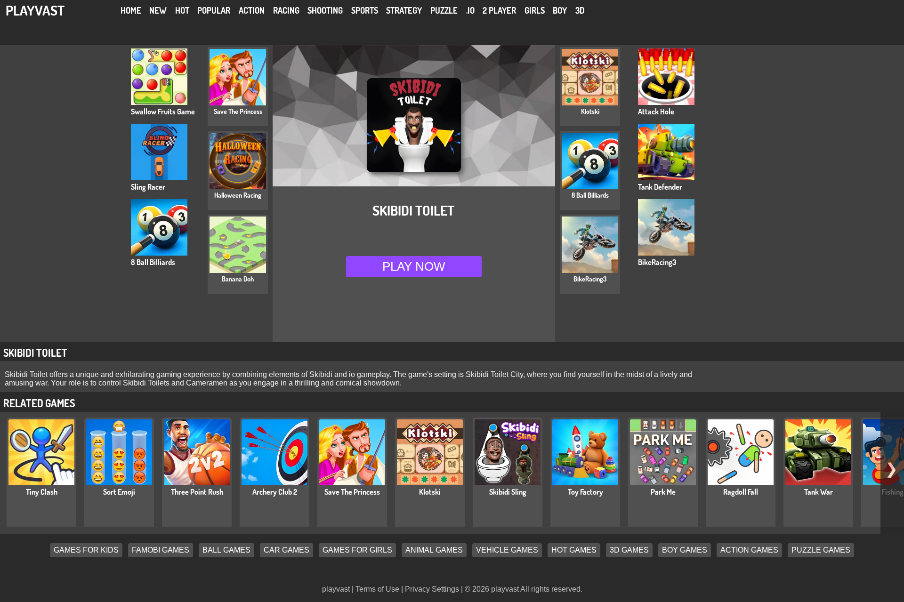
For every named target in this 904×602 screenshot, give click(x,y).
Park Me (663, 492)
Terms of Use (377, 589)
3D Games (629, 550)
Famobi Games (160, 550)
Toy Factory (585, 492)
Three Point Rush (197, 492)
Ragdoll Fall (740, 492)
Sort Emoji (119, 492)
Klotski (430, 492)
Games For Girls (357, 550)
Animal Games (434, 550)
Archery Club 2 (274, 492)
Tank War (818, 492)
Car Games (286, 550)
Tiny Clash (41, 492)
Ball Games (226, 550)
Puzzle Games (820, 550)
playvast (35, 10)
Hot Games (574, 550)
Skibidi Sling (507, 492)
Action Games (749, 550)
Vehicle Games (507, 550)
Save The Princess (352, 492)
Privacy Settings (432, 589)
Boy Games (684, 550)
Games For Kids (86, 550)
